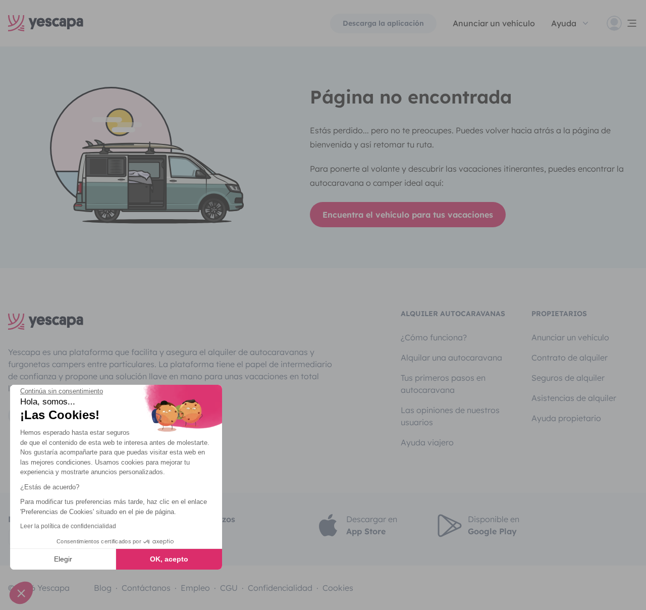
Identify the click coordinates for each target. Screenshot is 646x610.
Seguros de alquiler (568, 378)
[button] (21, 593)
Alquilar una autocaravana (451, 357)
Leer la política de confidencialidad (68, 526)
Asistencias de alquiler (573, 398)
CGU (229, 588)
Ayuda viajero (427, 442)
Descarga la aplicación (383, 23)
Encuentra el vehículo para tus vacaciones (407, 215)
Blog (103, 588)
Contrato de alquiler (569, 357)
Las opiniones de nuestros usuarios (450, 416)
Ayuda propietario (566, 418)
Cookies (337, 588)
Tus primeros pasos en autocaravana (443, 384)
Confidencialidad (280, 588)
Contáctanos (146, 588)
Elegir (63, 559)
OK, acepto (169, 559)
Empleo (195, 588)
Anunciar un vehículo (494, 23)
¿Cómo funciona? (434, 337)
